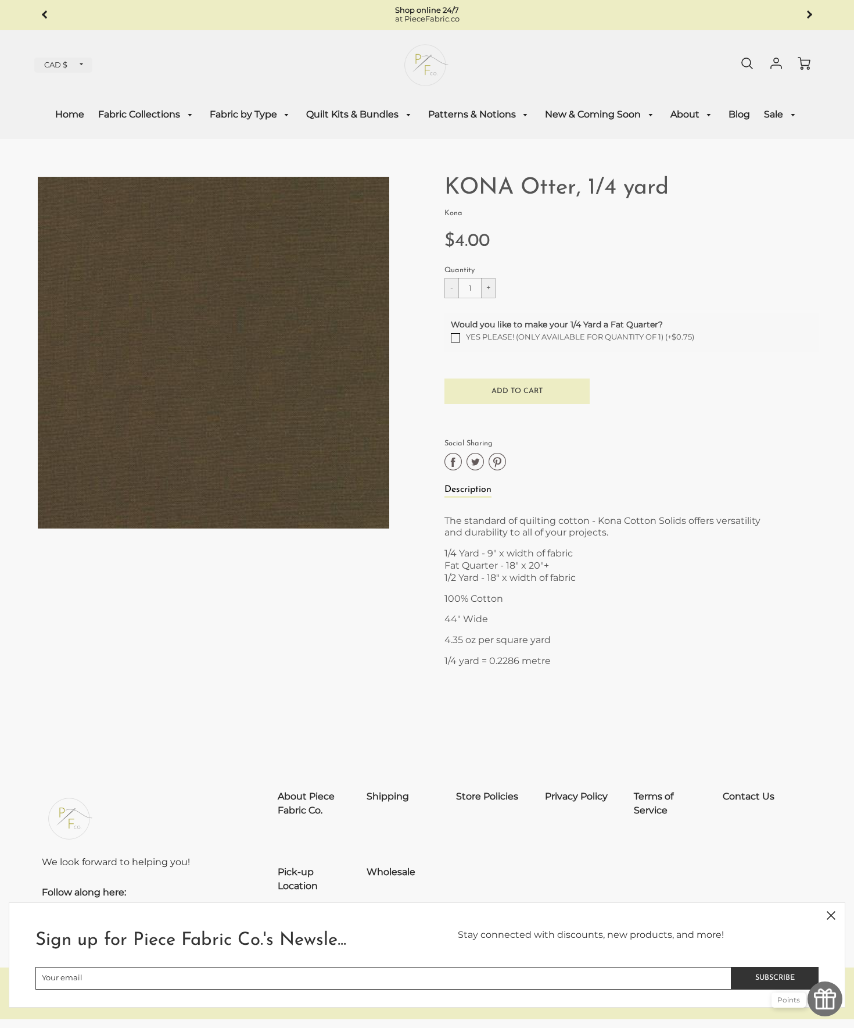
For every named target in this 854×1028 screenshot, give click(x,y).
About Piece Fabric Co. (306, 803)
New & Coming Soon (594, 114)
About (686, 114)
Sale (774, 114)
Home (69, 114)
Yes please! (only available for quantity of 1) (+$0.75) (580, 337)
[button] (517, 391)
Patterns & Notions (473, 114)
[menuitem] (69, 115)
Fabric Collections (140, 114)
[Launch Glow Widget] (825, 998)
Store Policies (487, 796)
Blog (739, 114)
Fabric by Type (244, 114)
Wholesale (391, 871)
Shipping (388, 796)
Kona (453, 213)
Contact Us (748, 796)
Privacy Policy (576, 796)
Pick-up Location (298, 878)
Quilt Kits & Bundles (353, 114)
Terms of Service (653, 803)
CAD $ (55, 64)
